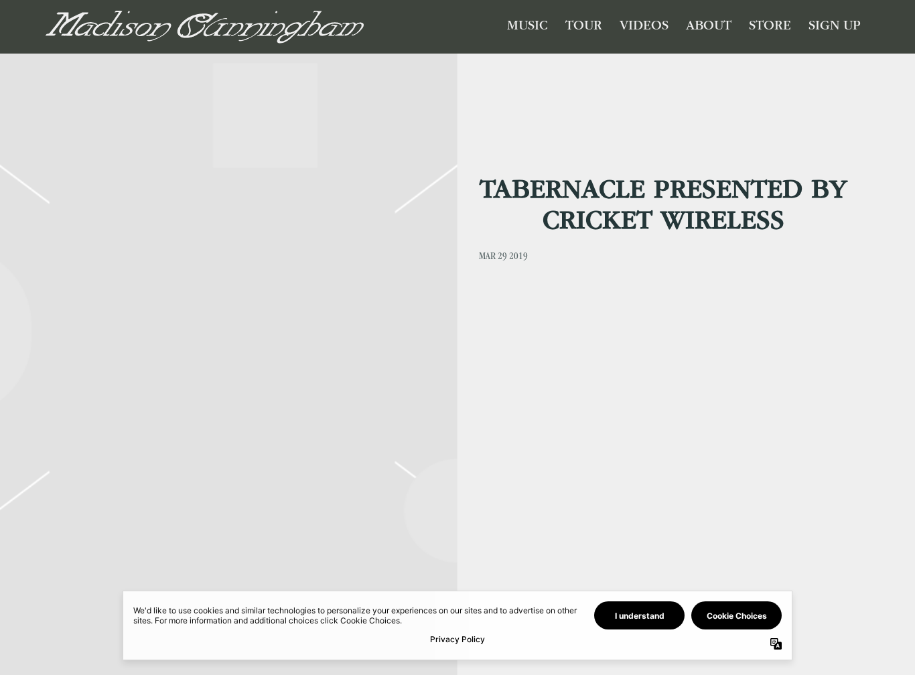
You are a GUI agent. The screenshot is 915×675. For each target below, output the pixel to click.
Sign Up (834, 26)
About (708, 26)
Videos (644, 26)
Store (770, 26)
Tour (583, 26)
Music (527, 26)
